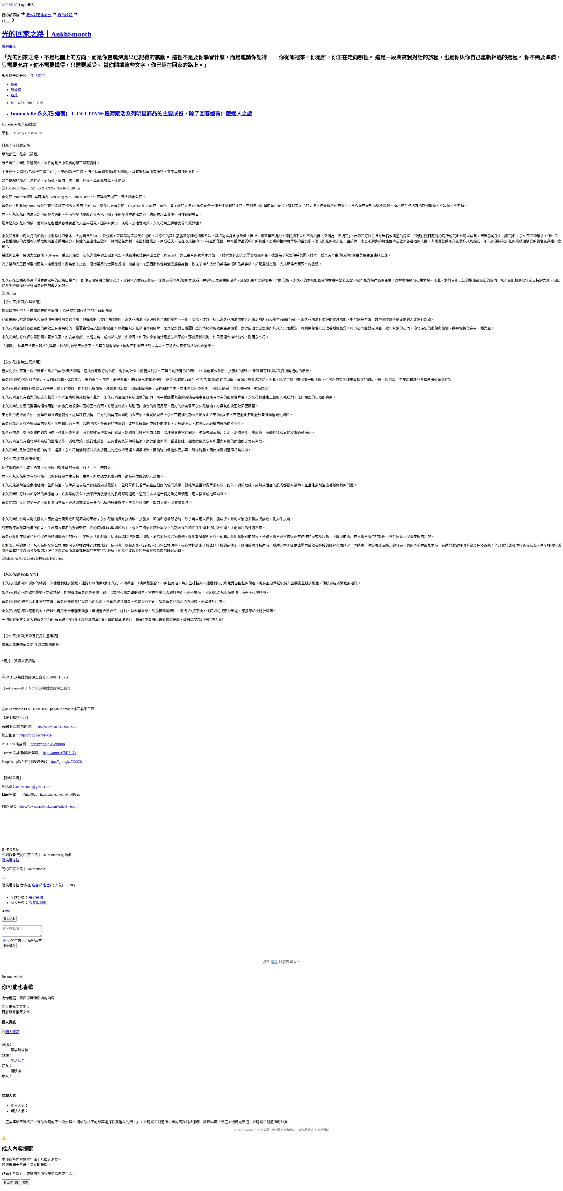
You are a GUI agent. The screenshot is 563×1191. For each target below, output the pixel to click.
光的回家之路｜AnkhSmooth (46, 34)
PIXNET (249, 1129)
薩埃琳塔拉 (10, 860)
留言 (46, 885)
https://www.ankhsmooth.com (56, 726)
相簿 (14, 84)
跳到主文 (9, 46)
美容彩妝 (36, 897)
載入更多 (9, 919)
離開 (25, 1182)
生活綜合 (38, 76)
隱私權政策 (306, 1129)
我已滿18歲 (11, 1182)
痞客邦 (37, 885)
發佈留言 (9, 945)
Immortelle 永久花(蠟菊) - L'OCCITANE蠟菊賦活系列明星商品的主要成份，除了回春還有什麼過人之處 (131, 113)
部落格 (16, 90)
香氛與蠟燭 (38, 903)
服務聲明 (323, 1129)
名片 (14, 95)
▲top (6, 910)
